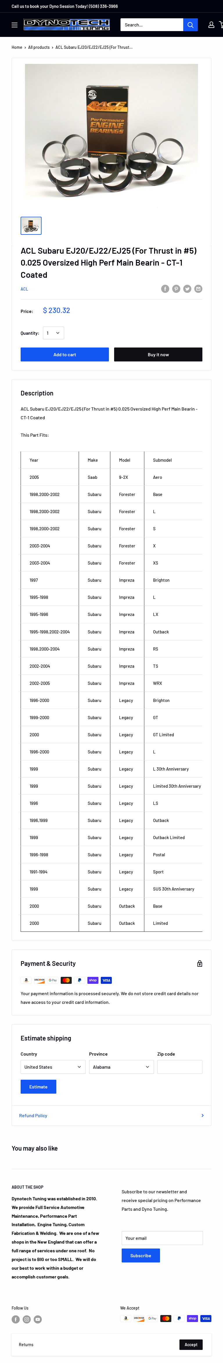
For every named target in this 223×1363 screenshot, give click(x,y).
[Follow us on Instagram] (27, 1319)
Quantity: (30, 333)
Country (29, 1053)
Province (98, 1053)
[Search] (190, 24)
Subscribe (140, 1255)
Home (17, 47)
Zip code (166, 1053)
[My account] (211, 25)
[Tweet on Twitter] (187, 288)
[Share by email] (198, 288)
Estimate (38, 1086)
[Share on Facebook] (165, 288)
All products (39, 47)
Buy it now (158, 354)
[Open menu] (14, 25)
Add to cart (64, 354)
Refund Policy (33, 1115)
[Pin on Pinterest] (176, 288)
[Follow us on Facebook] (16, 1319)
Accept (191, 1344)
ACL (24, 288)
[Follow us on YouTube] (38, 1319)
